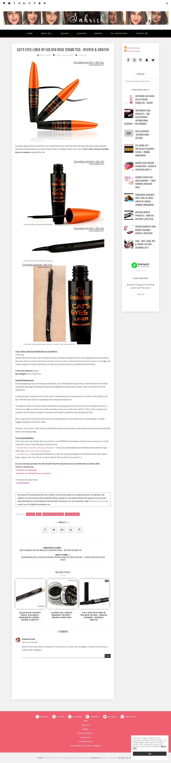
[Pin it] (79, 529)
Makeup (65, 33)
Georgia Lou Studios (109, 758)
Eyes (38, 514)
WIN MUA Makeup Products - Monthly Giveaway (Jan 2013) (144, 215)
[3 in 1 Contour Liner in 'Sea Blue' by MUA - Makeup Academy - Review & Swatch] (93, 594)
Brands (98, 33)
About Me (46, 33)
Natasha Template (83, 758)
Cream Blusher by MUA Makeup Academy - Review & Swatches (145, 230)
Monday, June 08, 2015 (30, 642)
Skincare (81, 33)
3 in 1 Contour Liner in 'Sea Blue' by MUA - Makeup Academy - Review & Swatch (93, 616)
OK (149, 753)
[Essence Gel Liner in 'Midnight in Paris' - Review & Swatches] (61, 594)
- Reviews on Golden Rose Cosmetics (33, 473)
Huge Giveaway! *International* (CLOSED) (142, 134)
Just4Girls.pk (23, 454)
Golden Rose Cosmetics (53, 514)
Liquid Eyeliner (72, 514)
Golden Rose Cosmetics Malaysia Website (35, 447)
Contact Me (142, 33)
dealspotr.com (140, 270)
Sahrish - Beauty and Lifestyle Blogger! (59, 758)
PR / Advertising (119, 33)
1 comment (82, 55)
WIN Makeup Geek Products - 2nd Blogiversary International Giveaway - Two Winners (137, 117)
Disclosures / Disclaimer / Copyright (85, 746)
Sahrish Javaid (133, 48)
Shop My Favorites (85, 733)
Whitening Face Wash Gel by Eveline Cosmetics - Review (144, 99)
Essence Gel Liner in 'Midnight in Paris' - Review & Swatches (61, 615)
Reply (108, 656)
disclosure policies (97, 501)
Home (30, 33)
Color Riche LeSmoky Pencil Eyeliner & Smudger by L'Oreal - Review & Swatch (30, 616)
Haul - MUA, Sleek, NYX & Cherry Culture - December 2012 (145, 244)
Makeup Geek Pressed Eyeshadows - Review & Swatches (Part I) (145, 166)
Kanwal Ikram (28, 639)
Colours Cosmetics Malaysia (37, 451)
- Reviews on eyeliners (26, 470)
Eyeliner (30, 514)
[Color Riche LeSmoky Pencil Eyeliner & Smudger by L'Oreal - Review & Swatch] (29, 594)
